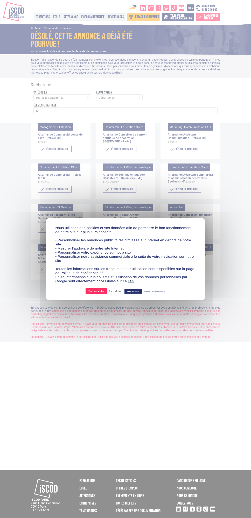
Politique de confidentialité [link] (154, 291)
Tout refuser (115, 291)
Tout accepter (96, 290)
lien (131, 281)
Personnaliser (133, 291)
